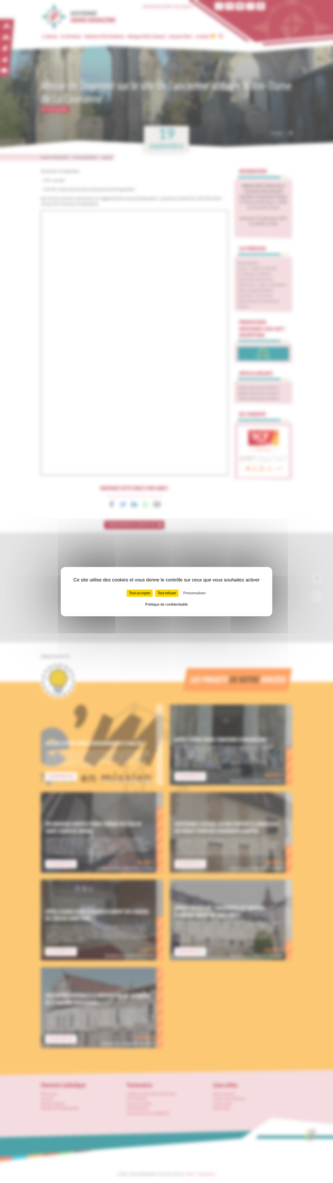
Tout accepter (139, 593)
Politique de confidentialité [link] (166, 604)
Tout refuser (166, 593)
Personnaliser (194, 593)
